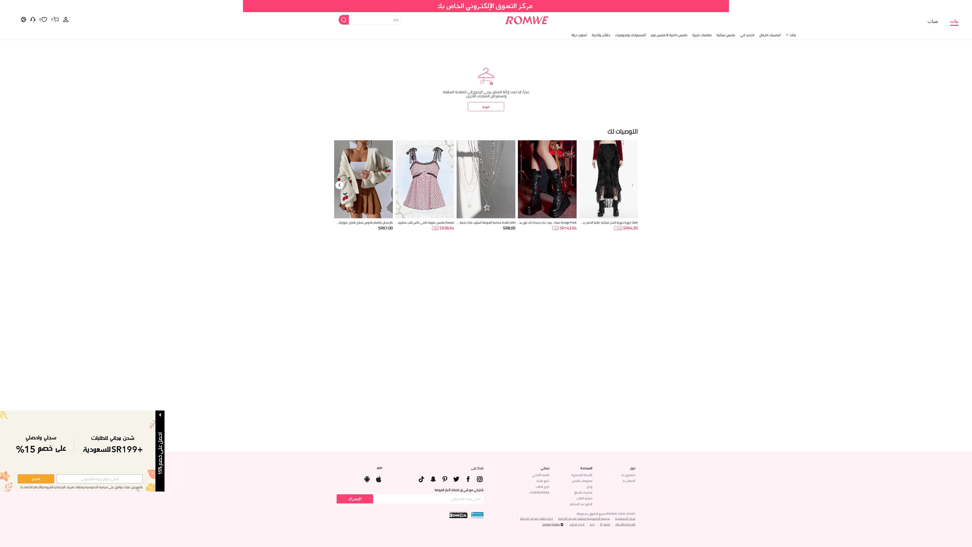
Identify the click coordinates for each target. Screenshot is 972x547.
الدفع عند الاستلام (581, 504)
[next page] (339, 185)
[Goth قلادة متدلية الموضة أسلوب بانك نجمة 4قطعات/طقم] (486, 179)
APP (379, 468)
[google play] (367, 478)
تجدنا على (477, 468)
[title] (486, 130)
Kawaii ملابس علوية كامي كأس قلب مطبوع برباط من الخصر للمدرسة (425, 222)
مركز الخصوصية (625, 518)
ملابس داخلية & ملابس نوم (669, 35)
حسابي (545, 468)
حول (632, 468)
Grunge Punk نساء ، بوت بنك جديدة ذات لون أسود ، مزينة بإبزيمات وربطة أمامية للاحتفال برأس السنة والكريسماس (548, 222)
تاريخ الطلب (542, 487)
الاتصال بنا (629, 481)
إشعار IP (605, 524)
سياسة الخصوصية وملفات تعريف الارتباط (584, 518)
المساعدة (586, 468)
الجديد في (747, 35)
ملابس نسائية (726, 35)
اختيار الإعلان (576, 524)
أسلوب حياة (579, 35)
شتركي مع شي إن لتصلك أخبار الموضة (459, 490)
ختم (592, 524)
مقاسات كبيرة (702, 35)
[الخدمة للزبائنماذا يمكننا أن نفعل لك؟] (33, 19)
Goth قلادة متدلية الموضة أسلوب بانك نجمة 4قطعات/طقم (486, 222)
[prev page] (633, 185)
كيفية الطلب (584, 498)
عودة (486, 106)
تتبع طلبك (542, 481)
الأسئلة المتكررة (582, 475)
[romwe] (526, 19)
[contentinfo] (630, 228)
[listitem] (608, 191)
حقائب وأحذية (601, 35)
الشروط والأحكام (625, 524)
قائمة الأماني (540, 475)
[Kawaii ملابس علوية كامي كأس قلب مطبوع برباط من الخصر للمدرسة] (424, 179)
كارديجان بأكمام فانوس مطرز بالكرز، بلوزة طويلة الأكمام (363, 222)
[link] (486, 6)
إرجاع (589, 487)
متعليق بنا (628, 475)
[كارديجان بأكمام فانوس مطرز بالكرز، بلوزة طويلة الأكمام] (363, 179)
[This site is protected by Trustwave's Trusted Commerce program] (477, 515)
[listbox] (66, 19)
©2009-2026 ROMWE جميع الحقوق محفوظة (606, 514)
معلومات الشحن (582, 481)
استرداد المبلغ (583, 492)
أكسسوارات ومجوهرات (630, 35)
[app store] (378, 478)
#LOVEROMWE (539, 492)
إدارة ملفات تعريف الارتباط (536, 518)
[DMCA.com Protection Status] (458, 515)
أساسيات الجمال (770, 35)
